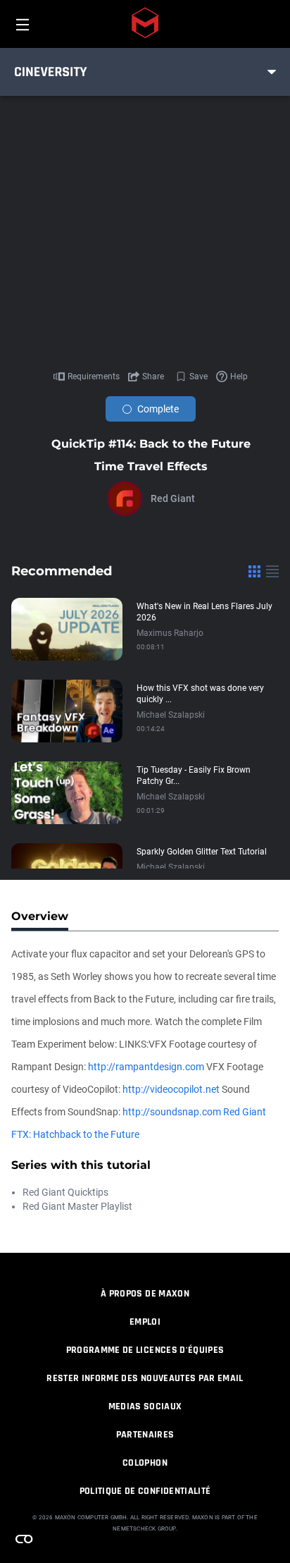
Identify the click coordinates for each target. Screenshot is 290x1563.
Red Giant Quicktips (65, 1192)
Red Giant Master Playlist (77, 1206)
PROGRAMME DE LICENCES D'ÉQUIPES (145, 1350)
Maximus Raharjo (170, 633)
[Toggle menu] (271, 72)
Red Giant (173, 498)
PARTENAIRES (145, 1434)
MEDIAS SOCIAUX (145, 1406)
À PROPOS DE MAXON (145, 1293)
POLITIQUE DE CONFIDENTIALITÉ (145, 1491)
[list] (272, 571)
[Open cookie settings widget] (24, 1539)
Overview (39, 916)
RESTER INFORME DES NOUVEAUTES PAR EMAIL (145, 1378)
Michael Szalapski (171, 715)
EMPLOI (145, 1322)
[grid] (254, 571)
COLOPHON (145, 1463)
